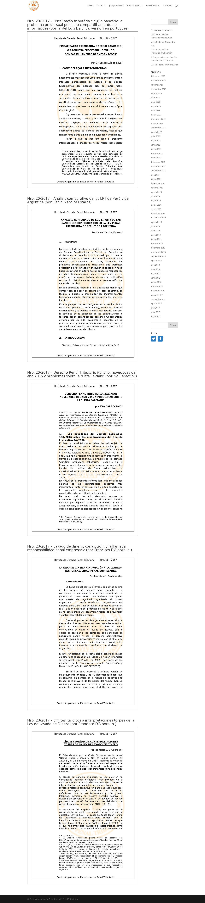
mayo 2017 (156, 316)
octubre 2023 (157, 84)
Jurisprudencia (116, 6)
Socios (100, 6)
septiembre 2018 (158, 256)
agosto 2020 (156, 192)
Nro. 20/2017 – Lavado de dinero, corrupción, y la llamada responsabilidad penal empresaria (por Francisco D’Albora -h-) (79, 548)
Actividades (151, 6)
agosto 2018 (156, 260)
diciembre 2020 (158, 183)
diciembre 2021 (158, 162)
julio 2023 (155, 97)
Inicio (90, 6)
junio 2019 (155, 230)
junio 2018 (155, 269)
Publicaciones (133, 6)
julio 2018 (155, 265)
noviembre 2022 (158, 119)
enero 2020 (156, 209)
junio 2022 (155, 136)
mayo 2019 (156, 235)
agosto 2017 (156, 303)
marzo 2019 (156, 239)
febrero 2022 (157, 153)
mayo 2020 (156, 200)
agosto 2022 (156, 132)
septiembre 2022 (158, 127)
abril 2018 (155, 277)
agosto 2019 (156, 222)
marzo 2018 (156, 282)
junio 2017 (155, 312)
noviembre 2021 (158, 166)
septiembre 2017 (158, 299)
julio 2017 (155, 307)
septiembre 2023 (158, 89)
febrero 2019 (157, 243)
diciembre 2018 (158, 247)
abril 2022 (155, 144)
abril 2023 (155, 110)
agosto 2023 (156, 93)
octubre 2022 (157, 123)
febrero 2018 (157, 286)
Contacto (167, 6)
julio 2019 (155, 226)
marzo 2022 (156, 149)
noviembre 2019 (158, 217)
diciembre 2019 (158, 213)
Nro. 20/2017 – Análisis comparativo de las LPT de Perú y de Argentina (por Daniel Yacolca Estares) (78, 200)
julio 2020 (155, 196)
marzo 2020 (156, 204)
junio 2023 (155, 102)
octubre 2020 (157, 187)
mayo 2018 (156, 273)
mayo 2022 (156, 140)
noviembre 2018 (158, 252)
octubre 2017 (157, 295)
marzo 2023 (156, 114)
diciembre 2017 (158, 290)
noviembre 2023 (158, 80)
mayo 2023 (156, 106)
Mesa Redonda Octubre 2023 (164, 64)
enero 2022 (156, 157)
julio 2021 (155, 175)
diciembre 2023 (158, 76)
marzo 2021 (156, 179)
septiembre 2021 (158, 170)
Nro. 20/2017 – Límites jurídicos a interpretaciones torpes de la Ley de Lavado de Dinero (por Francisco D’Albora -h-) (80, 722)
